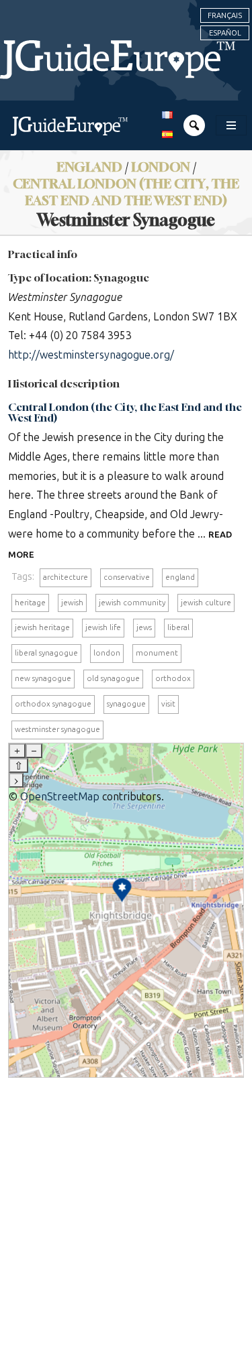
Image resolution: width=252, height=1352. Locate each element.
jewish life (103, 627)
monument (157, 653)
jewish (72, 602)
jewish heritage (42, 627)
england (180, 577)
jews (144, 627)
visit (168, 704)
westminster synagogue (57, 729)
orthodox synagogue (53, 704)
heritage (30, 602)
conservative (126, 577)
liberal (178, 627)
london (106, 653)
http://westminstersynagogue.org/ (91, 355)
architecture (65, 577)
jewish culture (206, 602)
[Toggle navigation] (231, 125)
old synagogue (113, 678)
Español (225, 33)
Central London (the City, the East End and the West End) (126, 192)
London (160, 166)
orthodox (173, 678)
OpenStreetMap (59, 796)
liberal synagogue (46, 653)
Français (225, 15)
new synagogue (43, 678)
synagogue (126, 704)
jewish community (132, 602)
